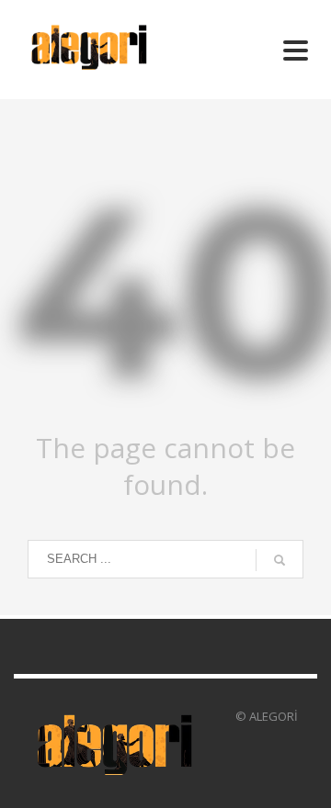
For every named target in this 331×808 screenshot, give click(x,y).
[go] (279, 560)
